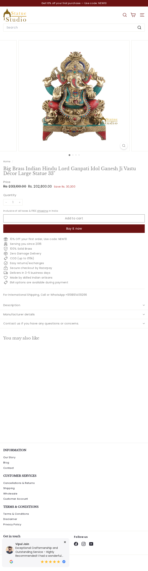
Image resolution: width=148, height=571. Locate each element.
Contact (8, 468)
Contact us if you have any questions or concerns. (41, 323)
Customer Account (15, 499)
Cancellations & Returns (19, 483)
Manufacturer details (19, 314)
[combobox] (74, 28)
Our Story (9, 457)
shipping (42, 210)
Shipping (9, 488)
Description (11, 305)
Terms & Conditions (16, 514)
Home (7, 161)
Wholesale (10, 493)
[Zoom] (123, 145)
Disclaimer (10, 519)
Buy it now (74, 228)
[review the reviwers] (11, 561)
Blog (6, 462)
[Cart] (133, 15)
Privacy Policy (12, 524)
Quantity (9, 195)
